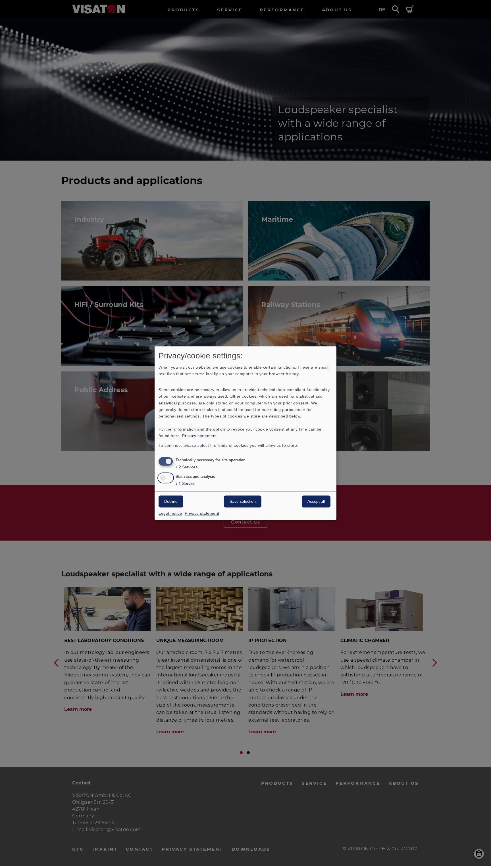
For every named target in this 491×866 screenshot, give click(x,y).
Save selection (243, 501)
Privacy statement (199, 435)
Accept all (316, 501)
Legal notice (170, 513)
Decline (171, 501)
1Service (185, 483)
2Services (186, 467)
